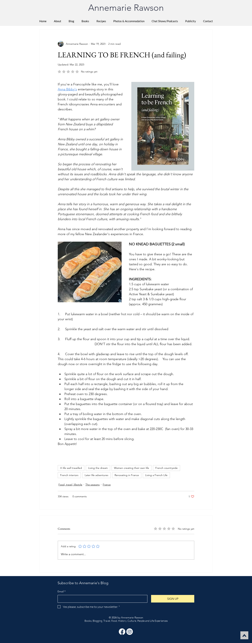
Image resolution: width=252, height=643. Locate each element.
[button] (85, 21)
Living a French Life (156, 475)
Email (61, 591)
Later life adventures (96, 475)
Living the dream (98, 468)
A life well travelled (71, 468)
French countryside (166, 468)
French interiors (69, 475)
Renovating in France (127, 475)
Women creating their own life (131, 468)
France (107, 484)
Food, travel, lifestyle (70, 484)
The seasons (92, 484)
